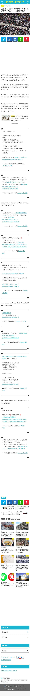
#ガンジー (18, 157)
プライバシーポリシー (19, 686)
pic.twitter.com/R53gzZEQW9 (10, 221)
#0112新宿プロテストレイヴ (13, 182)
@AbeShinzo (6, 417)
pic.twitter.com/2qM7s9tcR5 (17, 448)
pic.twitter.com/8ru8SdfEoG (18, 421)
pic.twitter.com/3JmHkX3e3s (10, 286)
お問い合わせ (8, 686)
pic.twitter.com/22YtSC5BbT (10, 338)
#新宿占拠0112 (19, 273)
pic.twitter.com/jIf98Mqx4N (10, 188)
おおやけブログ (15, 2)
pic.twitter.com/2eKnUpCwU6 (13, 159)
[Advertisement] (15, 57)
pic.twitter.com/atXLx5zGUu (18, 246)
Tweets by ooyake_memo (9, 670)
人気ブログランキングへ (8, 657)
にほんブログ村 (6, 660)
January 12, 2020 (7, 165)
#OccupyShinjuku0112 (11, 186)
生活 (3, 5)
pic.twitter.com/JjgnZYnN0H (10, 384)
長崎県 (5, 632)
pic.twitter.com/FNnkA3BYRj (10, 317)
